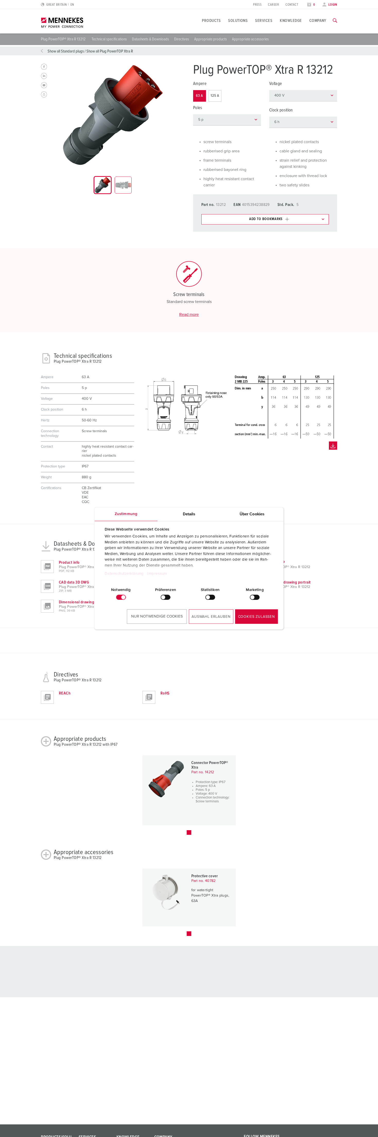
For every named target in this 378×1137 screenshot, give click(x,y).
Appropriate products (210, 39)
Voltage (275, 84)
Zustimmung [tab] (126, 514)
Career (273, 4)
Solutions (238, 21)
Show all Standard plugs (66, 51)
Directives (181, 39)
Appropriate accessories (250, 39)
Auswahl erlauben (211, 617)
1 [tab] (189, 832)
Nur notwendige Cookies (157, 616)
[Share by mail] (44, 85)
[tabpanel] (113, 115)
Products (211, 21)
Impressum (157, 574)
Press (257, 4)
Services (263, 21)
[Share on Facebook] (44, 67)
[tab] (102, 185)
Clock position (281, 110)
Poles (197, 108)
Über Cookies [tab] (252, 514)
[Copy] (44, 94)
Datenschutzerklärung (123, 574)
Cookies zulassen (256, 617)
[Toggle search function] (335, 21)
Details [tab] (189, 514)
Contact (291, 4)
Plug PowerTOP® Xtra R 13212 (63, 39)
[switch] (165, 597)
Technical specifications (109, 39)
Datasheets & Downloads (150, 39)
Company (317, 21)
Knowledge (291, 21)
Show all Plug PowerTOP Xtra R (109, 51)
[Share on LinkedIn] (44, 76)
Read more (189, 315)
